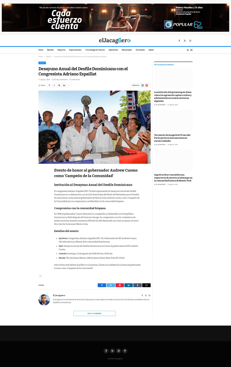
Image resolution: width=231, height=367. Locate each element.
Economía (140, 50)
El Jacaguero (59, 295)
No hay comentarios (61, 80)
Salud (151, 50)
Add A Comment (94, 313)
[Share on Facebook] (49, 85)
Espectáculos (75, 50)
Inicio (40, 50)
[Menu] (191, 50)
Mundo (50, 50)
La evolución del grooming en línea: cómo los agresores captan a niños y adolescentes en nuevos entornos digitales (173, 96)
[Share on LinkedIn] (64, 85)
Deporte (61, 50)
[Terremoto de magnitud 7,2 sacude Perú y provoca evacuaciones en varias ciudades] (173, 121)
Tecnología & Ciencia (95, 50)
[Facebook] (40, 175)
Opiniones (113, 50)
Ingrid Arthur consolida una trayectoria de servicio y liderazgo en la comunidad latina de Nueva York (173, 177)
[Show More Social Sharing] (69, 85)
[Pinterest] (40, 193)
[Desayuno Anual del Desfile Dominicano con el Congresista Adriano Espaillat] (94, 127)
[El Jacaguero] (115, 41)
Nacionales (127, 50)
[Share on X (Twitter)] (54, 85)
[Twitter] (40, 181)
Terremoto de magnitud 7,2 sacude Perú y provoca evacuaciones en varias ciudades (172, 138)
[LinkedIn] (40, 187)
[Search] (187, 50)
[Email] (40, 200)
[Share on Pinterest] (59, 85)
